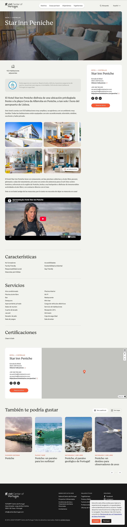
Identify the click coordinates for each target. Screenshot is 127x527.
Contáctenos (63, 509)
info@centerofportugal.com (14, 512)
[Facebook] (92, 98)
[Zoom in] (124, 353)
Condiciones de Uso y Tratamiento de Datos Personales (66, 504)
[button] (117, 5)
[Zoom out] (124, 356)
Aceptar (96, 521)
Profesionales (85, 505)
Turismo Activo (86, 502)
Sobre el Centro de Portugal (68, 496)
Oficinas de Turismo (87, 508)
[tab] (100, 410)
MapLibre (121, 396)
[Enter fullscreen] (124, 350)
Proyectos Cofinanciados (67, 499)
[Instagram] (96, 98)
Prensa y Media (86, 499)
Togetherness (85, 496)
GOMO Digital (65, 520)
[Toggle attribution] (125, 396)
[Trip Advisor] (100, 98)
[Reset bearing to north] (124, 359)
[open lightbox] (23, 134)
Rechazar (106, 521)
